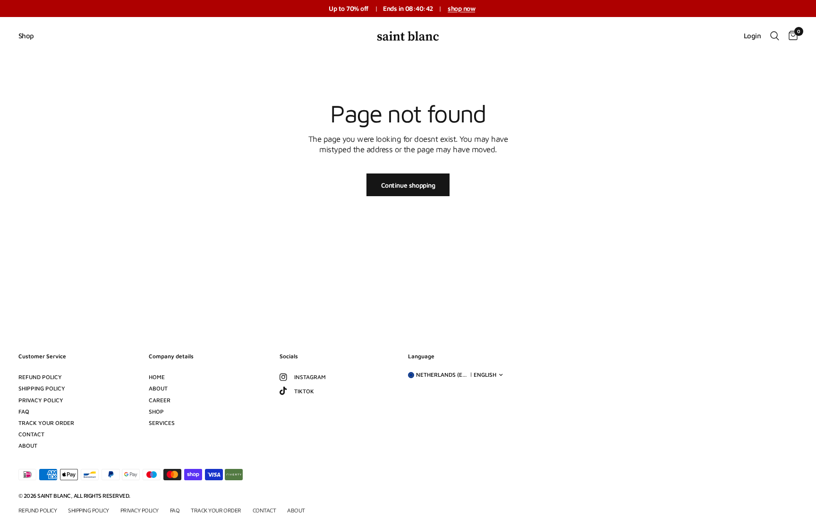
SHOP (156, 411)
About (27, 445)
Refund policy (40, 377)
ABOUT (158, 388)
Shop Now (461, 8)
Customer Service (42, 356)
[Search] (774, 36)
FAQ (23, 411)
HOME (157, 377)
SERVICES (162, 422)
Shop (26, 36)
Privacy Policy (40, 400)
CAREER (159, 400)
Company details (171, 356)
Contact (31, 434)
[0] (791, 36)
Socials (289, 356)
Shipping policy (41, 388)
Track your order (46, 422)
